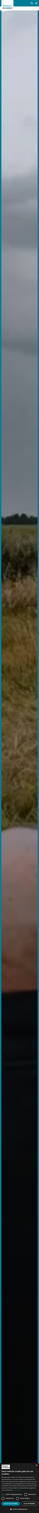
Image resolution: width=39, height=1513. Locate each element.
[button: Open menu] (36, 3)
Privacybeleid (17, 1490)
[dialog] (19, 1488)
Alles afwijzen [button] (29, 1504)
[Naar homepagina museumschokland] (7, 6)
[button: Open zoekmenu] (32, 3)
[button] (19, 1509)
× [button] (36, 1465)
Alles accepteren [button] (10, 1504)
